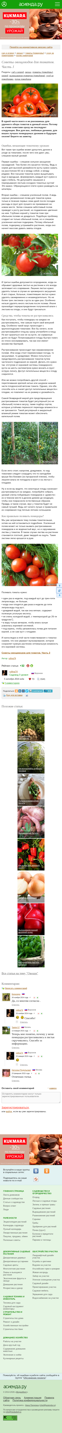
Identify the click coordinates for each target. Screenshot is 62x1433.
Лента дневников (11, 1195)
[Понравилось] (37, 997)
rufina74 (12, 658)
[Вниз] (59, 595)
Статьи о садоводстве (14, 1202)
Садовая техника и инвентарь (13, 1298)
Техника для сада (11, 1303)
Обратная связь (12, 1397)
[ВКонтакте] (35, 1170)
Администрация (32, 1397)
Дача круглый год (11, 1345)
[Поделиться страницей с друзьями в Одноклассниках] (16, 690)
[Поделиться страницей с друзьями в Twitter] (26, 690)
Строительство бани (13, 1329)
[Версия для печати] (27, 695)
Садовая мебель (40, 1290)
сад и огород (8, 53)
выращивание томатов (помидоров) (27, 75)
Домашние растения (13, 1284)
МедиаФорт (21, 1392)
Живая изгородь (40, 1272)
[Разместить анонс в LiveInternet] (36, 690)
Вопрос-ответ (9, 1206)
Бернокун (16, 994)
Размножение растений (43, 1215)
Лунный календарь (12, 1229)
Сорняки (36, 1219)
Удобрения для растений (44, 1226)
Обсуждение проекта (34, 1378)
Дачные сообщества (13, 1198)
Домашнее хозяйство (15, 1338)
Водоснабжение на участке (45, 1298)
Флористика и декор (13, 1288)
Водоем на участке (41, 1265)
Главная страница (13, 1191)
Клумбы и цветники (41, 1261)
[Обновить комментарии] (59, 590)
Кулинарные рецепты (13, 1358)
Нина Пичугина (32, 1405)
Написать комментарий (16, 988)
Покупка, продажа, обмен (15, 1236)
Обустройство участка (45, 1251)
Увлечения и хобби (12, 1355)
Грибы (35, 1223)
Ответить (15, 1005)
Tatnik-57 (16, 1027)
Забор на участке (40, 1276)
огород (5, 75)
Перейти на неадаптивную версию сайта (31, 47)
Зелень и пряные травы (43, 1204)
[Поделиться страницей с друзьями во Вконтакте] (19, 690)
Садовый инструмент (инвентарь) (13, 1307)
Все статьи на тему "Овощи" (20, 973)
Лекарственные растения (15, 1233)
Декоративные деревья (14, 1258)
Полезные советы (11, 1240)
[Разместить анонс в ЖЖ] (48, 690)
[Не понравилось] (34, 997)
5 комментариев (12, 683)
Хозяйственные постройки (15, 1325)
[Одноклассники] (46, 1170)
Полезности (10, 1218)
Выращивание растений (43, 1212)
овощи (20, 53)
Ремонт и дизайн (11, 1322)
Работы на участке (12, 1341)
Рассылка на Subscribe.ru (35, 1179)
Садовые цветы (10, 1265)
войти (9, 1111)
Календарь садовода (13, 1225)
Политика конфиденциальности (30, 1400)
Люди (6, 1209)
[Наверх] (59, 585)
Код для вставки (14, 695)
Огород (35, 1197)
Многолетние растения (14, 1269)
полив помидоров (24, 55)
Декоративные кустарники (15, 1261)
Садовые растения (41, 1208)
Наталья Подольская (21, 1070)
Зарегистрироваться (15, 1107)
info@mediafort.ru (13, 1412)
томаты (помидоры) (34, 53)
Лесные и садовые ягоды (44, 1201)
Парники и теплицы (41, 1240)
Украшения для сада (42, 1294)
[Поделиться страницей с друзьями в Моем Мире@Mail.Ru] (23, 690)
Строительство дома (13, 1318)
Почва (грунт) (38, 1230)
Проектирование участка (44, 1287)
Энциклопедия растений (14, 1222)
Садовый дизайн (40, 1283)
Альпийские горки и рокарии (46, 1269)
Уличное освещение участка (46, 1279)
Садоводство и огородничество (41, 1192)
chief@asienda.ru (47, 1405)
